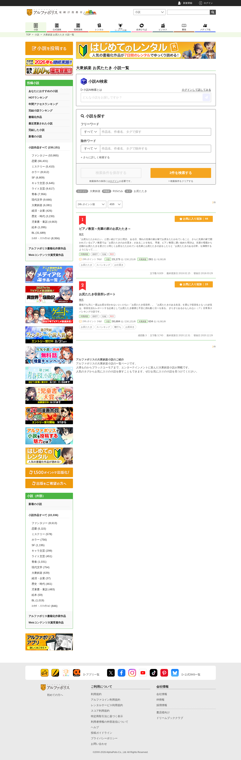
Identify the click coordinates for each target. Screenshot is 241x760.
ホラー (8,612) (40, 172)
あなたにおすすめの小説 (43, 91)
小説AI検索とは (92, 89)
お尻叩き (130, 327)
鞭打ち (117, 327)
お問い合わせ (99, 743)
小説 (37, 34)
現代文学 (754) (41, 567)
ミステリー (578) (42, 534)
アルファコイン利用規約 (105, 699)
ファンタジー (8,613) (44, 523)
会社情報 (161, 694)
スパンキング (103, 265)
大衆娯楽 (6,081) (42, 205)
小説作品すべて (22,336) (43, 515)
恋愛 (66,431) (40, 160)
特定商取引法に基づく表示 (107, 716)
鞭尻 (81, 234)
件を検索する (181, 173)
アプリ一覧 (92, 674)
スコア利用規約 (100, 710)
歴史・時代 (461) (42, 583)
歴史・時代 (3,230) (43, 216)
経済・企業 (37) (41, 578)
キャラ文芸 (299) (42, 550)
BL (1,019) (38, 600)
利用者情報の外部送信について (109, 721)
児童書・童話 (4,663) (44, 221)
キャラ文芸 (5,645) (43, 183)
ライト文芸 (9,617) (43, 188)
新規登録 (187, 3)
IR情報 (160, 699)
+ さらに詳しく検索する (95, 157)
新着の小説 (35, 136)
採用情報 (161, 705)
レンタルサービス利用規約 (107, 705)
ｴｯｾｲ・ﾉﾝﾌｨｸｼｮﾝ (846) (45, 605)
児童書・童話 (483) (43, 589)
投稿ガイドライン (101, 732)
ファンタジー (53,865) (45, 155)
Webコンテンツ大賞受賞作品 (46, 254)
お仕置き (118, 265)
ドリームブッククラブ (169, 717)
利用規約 (96, 694)
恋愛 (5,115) (39, 528)
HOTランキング (38, 97)
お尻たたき (86, 265)
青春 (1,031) (39, 561)
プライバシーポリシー (104, 738)
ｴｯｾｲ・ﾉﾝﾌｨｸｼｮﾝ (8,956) (46, 238)
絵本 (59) (37, 594)
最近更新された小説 (41, 123)
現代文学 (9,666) (42, 199)
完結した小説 (37, 129)
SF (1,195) (38, 545)
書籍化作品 (35, 116)
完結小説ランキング (41, 110)
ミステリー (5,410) (43, 166)
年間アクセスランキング (43, 104)
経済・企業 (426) (42, 210)
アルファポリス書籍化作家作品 (47, 248)
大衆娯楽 (84, 254)
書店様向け (163, 712)
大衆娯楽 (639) (41, 572)
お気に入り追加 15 (195, 284)
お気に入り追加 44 (195, 218)
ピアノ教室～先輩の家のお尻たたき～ (105, 228)
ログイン (208, 3)
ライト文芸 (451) (42, 556)
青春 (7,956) (39, 194)
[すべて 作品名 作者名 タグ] (90, 131)
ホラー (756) (39, 539)
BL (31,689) (39, 232)
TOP (28, 34)
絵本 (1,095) (39, 227)
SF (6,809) (38, 177)
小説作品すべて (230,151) (44, 147)
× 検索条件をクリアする (180, 181)
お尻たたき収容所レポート (97, 294)
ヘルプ (95, 727)
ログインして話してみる (196, 89)
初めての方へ (55, 694)
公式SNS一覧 (192, 674)
